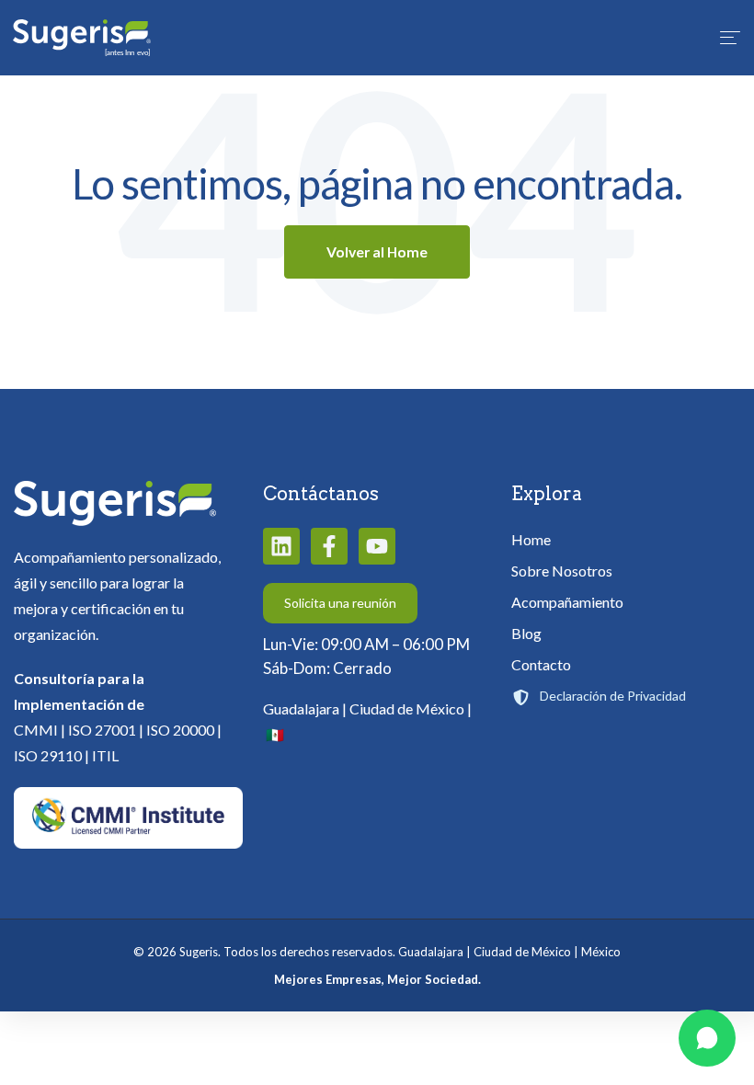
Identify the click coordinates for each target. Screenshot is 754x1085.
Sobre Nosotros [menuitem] (561, 570)
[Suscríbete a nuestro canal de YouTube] (377, 546)
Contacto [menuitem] (541, 664)
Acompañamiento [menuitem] (567, 602)
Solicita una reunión (340, 603)
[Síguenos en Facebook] (329, 546)
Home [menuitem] (531, 539)
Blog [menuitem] (526, 633)
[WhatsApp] (707, 1038)
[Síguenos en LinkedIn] (281, 546)
